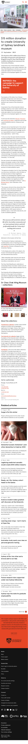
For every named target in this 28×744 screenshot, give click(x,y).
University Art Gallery (8, 120)
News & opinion (7, 30)
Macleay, (18, 118)
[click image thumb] (5, 315)
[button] (23, 2)
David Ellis (6, 246)
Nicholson (22, 118)
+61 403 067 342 (5, 388)
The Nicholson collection (7, 324)
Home (2, 30)
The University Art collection (8, 336)
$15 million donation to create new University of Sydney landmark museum (14, 31)
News (14, 30)
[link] (14, 654)
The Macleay (4, 349)
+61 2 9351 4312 (4, 386)
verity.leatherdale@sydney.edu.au (8, 396)
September (18, 30)
